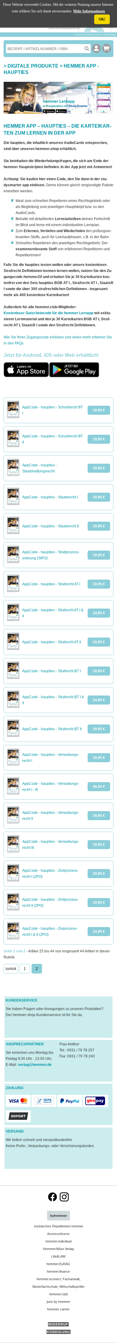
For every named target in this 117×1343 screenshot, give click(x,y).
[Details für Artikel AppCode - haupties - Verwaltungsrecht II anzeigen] (13, 822)
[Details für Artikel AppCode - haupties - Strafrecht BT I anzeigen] (13, 678)
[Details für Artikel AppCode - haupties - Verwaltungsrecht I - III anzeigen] (13, 793)
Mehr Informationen (89, 11)
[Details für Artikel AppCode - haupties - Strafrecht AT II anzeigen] (13, 649)
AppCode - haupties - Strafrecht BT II (52, 729)
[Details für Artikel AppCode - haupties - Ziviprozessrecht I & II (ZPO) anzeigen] (13, 938)
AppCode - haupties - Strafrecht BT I (51, 671)
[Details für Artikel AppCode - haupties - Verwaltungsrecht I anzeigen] (13, 764)
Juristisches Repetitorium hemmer (58, 1226)
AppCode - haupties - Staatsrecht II (50, 526)
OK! (102, 19)
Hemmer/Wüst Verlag (58, 1249)
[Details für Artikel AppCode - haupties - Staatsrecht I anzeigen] (13, 504)
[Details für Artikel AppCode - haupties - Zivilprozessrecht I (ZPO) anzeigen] (13, 880)
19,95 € (99, 410)
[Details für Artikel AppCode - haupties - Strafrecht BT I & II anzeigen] (13, 707)
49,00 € (99, 787)
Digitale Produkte (33, 66)
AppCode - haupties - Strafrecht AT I (51, 584)
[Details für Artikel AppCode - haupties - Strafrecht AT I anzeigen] (13, 591)
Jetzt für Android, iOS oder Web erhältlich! (51, 355)
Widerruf (58, 1324)
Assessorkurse (58, 1234)
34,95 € (99, 613)
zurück (10, 969)
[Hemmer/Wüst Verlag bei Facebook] (52, 1200)
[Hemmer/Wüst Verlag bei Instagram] (64, 1200)
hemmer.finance (58, 1271)
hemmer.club (58, 1294)
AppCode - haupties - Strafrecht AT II (51, 642)
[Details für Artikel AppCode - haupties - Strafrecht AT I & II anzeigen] (13, 620)
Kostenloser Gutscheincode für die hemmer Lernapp (48, 313)
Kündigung (58, 1332)
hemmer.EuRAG (58, 1264)
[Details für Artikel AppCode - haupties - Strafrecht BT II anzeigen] (13, 736)
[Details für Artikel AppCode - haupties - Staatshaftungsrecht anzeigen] (13, 475)
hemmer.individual (58, 1241)
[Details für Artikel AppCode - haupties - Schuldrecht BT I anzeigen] (13, 417)
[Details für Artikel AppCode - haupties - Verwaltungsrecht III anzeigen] (13, 851)
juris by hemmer (58, 1301)
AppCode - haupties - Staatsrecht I (50, 497)
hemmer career (58, 1309)
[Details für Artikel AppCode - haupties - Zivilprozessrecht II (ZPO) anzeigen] (13, 909)
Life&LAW (58, 1256)
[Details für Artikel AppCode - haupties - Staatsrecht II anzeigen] (13, 533)
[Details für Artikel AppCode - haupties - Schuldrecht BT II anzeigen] (13, 446)
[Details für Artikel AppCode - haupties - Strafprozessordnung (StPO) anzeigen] (13, 562)
